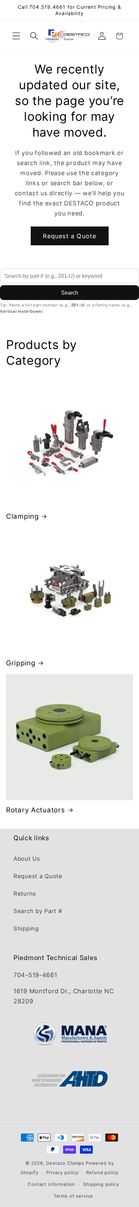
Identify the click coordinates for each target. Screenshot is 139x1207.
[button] (16, 36)
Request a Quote (69, 236)
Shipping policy (101, 1184)
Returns (24, 893)
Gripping (20, 663)
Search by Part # (37, 911)
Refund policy (102, 1172)
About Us (26, 858)
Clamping (22, 516)
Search (69, 293)
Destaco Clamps (65, 1163)
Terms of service (73, 1196)
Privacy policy (62, 1172)
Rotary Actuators (35, 810)
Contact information (51, 1184)
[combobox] (69, 275)
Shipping (26, 928)
